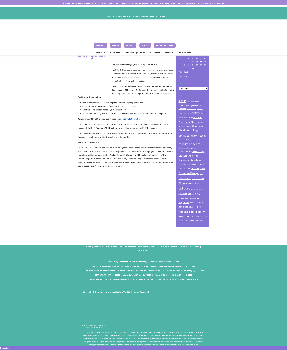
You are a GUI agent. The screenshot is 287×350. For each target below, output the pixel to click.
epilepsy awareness (196, 189)
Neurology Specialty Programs (134, 246)
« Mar (181, 76)
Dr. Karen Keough (189, 173)
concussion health (189, 144)
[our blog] (95, 10)
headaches (194, 198)
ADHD (182, 101)
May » (186, 76)
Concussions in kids (188, 156)
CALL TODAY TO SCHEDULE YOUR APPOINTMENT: (135, 16)
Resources (155, 52)
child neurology (197, 126)
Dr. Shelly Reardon (192, 183)
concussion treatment (188, 164)
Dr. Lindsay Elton (144, 90)
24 (197, 65)
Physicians (99, 246)
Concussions (185, 152)
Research (169, 52)
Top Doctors (200, 221)
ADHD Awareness (192, 101)
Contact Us (143, 250)
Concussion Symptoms (190, 160)
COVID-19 (200, 164)
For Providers (184, 52)
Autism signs (188, 117)
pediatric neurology (192, 211)
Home (88, 246)
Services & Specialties (135, 52)
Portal (145, 45)
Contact (100, 45)
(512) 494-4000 (170, 266)
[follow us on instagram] (90, 10)
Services (155, 246)
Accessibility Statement (118, 261)
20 (181, 65)
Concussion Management (187, 148)
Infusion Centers (169, 246)
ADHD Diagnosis (190, 105)
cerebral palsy (186, 126)
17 (197, 61)
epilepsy (184, 188)
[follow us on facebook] (84, 10)
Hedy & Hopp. (98, 327)
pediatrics (183, 216)
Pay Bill (130, 45)
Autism (195, 113)
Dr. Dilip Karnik (149, 128)
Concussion (197, 140)
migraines (184, 202)
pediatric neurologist (190, 207)
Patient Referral (164, 45)
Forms (115, 45)
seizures (183, 220)
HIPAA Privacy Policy (138, 261)
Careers (183, 246)
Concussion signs (198, 151)
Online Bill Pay (165, 261)
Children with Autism (186, 140)
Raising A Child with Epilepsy (197, 216)
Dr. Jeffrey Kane (198, 168)
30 (193, 68)
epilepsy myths (185, 193)
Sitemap (153, 261)
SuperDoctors (192, 220)
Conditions (115, 52)
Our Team (100, 52)
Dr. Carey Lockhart (99, 3)
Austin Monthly (187, 113)
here (120, 166)
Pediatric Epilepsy (196, 202)
